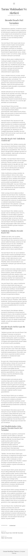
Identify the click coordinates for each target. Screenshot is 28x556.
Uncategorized (12, 525)
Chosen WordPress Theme (10, 551)
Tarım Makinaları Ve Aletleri (14, 11)
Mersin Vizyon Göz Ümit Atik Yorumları (12, 533)
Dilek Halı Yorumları (6, 538)
